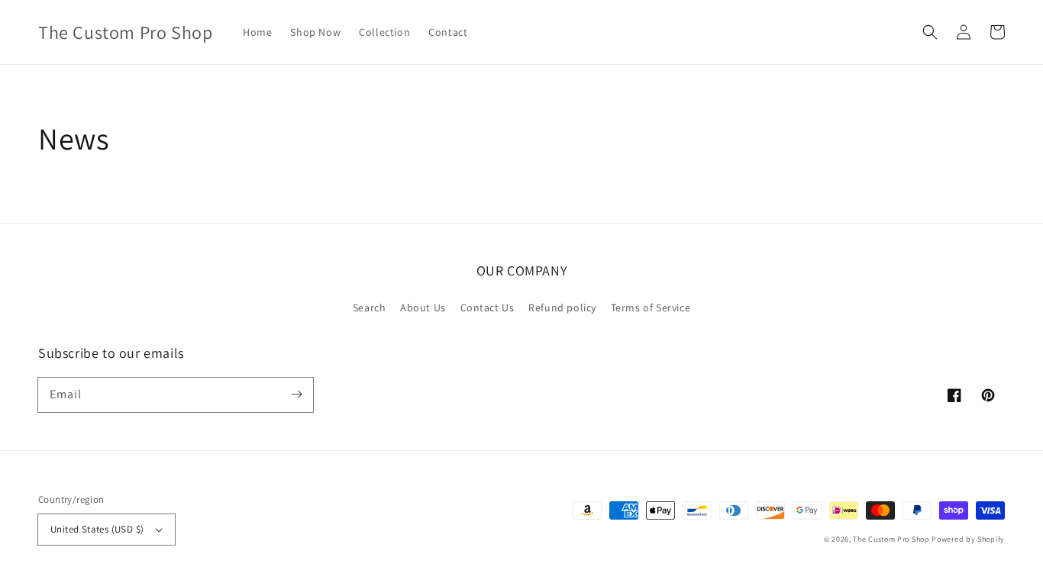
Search (369, 307)
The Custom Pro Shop (891, 539)
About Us (423, 307)
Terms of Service (651, 307)
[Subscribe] (296, 394)
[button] (930, 32)
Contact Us (487, 307)
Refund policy (562, 307)
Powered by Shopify (968, 539)
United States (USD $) (97, 529)
